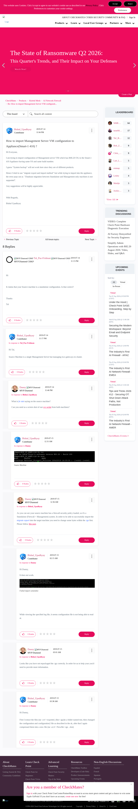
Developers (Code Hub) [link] (80, 772)
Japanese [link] (97, 775)
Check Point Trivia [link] (32, 779)
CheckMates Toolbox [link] (79, 768)
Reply (86, 231)
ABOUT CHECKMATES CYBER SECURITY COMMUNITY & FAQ (93, 17)
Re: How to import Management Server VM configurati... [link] (32, 104)
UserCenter (113, 806)
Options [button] (94, 102)
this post (32, 524)
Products (59, 23)
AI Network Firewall (52, 101)
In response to (21, 343)
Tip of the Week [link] (54, 779)
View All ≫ (112, 199)
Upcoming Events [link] (78, 779)
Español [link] (97, 768)
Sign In (132, 17)
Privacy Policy (92, 5)
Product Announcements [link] (80, 775)
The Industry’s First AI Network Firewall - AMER (120, 424)
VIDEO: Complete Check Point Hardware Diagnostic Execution (119, 225)
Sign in (29, 793)
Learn (74, 23)
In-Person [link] (116, 286)
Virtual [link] (122, 282)
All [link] (114, 282)
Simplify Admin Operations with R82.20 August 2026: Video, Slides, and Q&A (119, 248)
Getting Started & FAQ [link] (11, 772)
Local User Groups (93, 23)
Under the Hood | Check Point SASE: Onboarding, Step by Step (120, 307)
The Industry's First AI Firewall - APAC (119, 353)
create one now (71, 796)
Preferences (122, 10)
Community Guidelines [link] (11, 776)
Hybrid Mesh (34, 101)
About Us (102, 806)
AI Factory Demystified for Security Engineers (119, 236)
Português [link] (97, 779)
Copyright (79, 806)
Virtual (112, 293)
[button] (115, 4)
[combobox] (63, 114)
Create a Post (127, 94)
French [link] (96, 772)
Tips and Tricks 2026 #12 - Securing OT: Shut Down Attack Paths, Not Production (120, 398)
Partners (114, 23)
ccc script (47, 407)
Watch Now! (20, 69)
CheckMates (10, 101)
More (128, 23)
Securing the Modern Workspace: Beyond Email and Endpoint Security (120, 330)
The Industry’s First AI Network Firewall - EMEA (120, 371)
